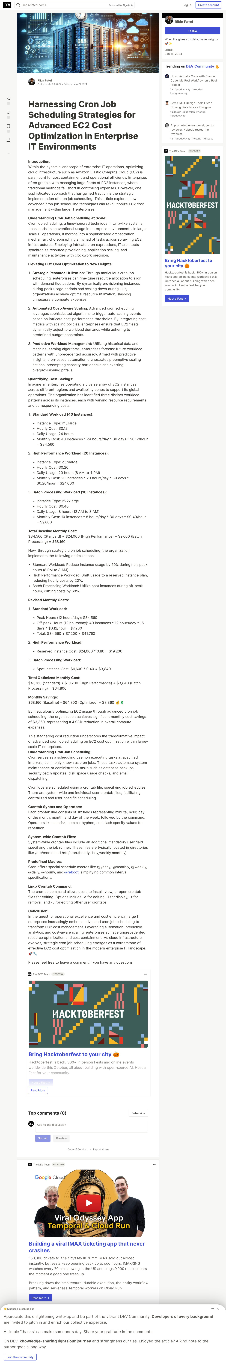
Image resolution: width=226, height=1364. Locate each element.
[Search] (18, 5)
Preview (61, 1138)
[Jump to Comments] (8, 114)
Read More (38, 1090)
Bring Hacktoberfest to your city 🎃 (74, 1054)
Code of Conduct (77, 1149)
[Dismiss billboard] (217, 1308)
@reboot (71, 872)
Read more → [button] (40, 1298)
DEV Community (200, 66)
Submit (43, 1138)
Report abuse (101, 1149)
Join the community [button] (20, 1357)
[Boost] (8, 140)
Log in (187, 5)
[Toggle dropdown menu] (145, 974)
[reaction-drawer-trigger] (8, 100)
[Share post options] (8, 153)
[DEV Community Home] (7, 4)
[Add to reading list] (8, 128)
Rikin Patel (44, 80)
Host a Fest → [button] (177, 298)
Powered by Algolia (120, 5)
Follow (192, 31)
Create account (208, 5)
